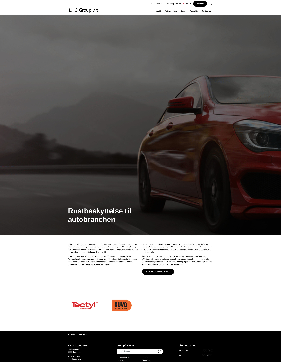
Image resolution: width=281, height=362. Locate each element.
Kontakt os (206, 11)
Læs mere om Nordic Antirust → (158, 272)
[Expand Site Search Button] (211, 4)
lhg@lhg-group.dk (174, 4)
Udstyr (183, 11)
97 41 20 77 (75, 356)
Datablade (200, 4)
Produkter (194, 11)
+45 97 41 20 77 (158, 4)
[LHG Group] (84, 10)
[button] (161, 351)
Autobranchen (171, 11)
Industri (157, 11)
